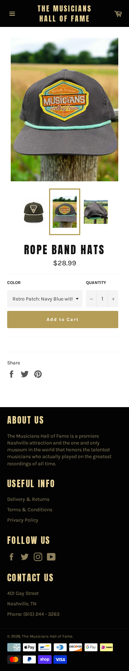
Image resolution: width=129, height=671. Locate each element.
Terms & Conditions (29, 510)
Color (14, 282)
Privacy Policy (22, 520)
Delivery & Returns (28, 499)
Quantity (96, 282)
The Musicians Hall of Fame (65, 13)
